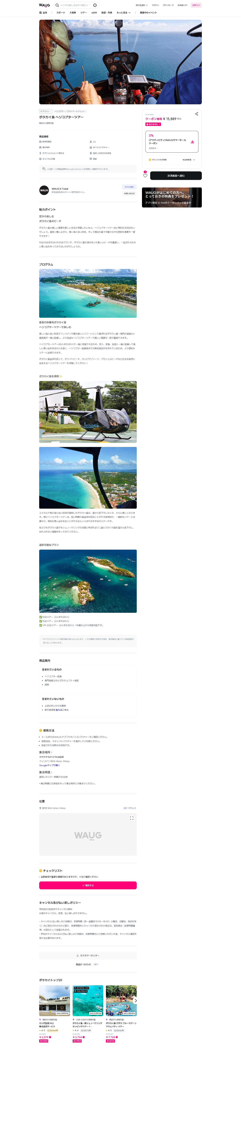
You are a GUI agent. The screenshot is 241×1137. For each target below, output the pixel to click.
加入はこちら (62, 709)
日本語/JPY (183, 5)
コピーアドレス (129, 808)
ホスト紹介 (129, 187)
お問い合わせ (129, 193)
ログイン (196, 5)
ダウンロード (168, 5)
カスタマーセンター (89, 955)
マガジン (155, 5)
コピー (96, 964)
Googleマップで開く (49, 765)
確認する (89, 885)
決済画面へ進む (176, 175)
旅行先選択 (140, 5)
